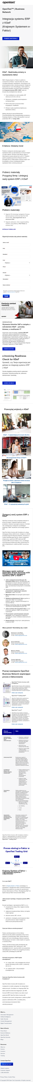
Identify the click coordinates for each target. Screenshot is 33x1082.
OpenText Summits (5, 1037)
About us (3, 1047)
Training (3, 1055)
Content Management (6, 1021)
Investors (3, 1051)
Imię (4, 248)
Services (3, 1053)
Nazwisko (5, 254)
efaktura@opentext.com (21, 635)
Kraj (4, 260)
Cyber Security (4, 1019)
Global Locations (5, 1068)
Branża (4, 272)
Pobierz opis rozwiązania (17, 692)
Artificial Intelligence (6, 1016)
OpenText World (5, 1035)
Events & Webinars (5, 1033)
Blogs (2, 1039)
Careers (3, 1049)
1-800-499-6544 (5, 1072)
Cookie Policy (11, 1077)
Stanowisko (5, 279)
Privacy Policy (3, 1077)
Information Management (7, 1014)
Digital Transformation (6, 1023)
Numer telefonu (6, 285)
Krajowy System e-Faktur (13, 886)
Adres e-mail (6, 242)
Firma (4, 266)
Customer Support (5, 1070)
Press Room (4, 1030)
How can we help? (6, 1064)
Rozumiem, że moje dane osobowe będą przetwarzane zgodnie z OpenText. (14, 291)
